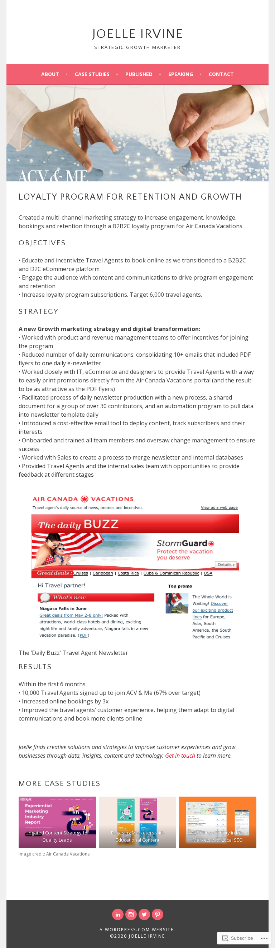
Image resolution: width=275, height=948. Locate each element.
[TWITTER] (144, 914)
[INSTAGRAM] (131, 914)
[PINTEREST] (157, 914)
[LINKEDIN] (118, 914)
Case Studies (92, 74)
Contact (221, 74)
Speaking (180, 74)
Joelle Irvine (137, 34)
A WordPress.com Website (137, 930)
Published (139, 74)
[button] (57, 822)
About (50, 74)
